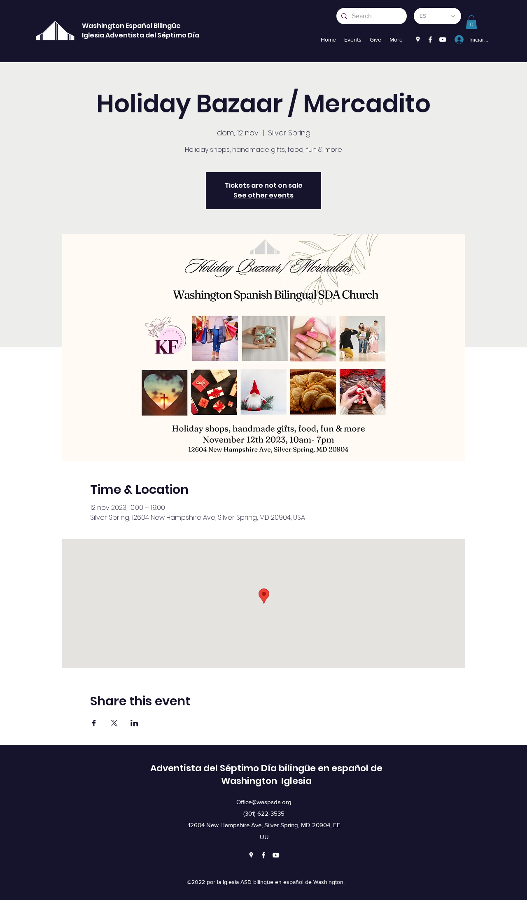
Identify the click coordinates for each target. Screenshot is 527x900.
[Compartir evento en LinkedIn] (134, 723)
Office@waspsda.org (263, 801)
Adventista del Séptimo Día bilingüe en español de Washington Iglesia (266, 774)
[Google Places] (418, 39)
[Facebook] (430, 39)
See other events (263, 195)
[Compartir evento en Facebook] (94, 723)
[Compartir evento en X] (114, 723)
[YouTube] (442, 39)
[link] (471, 22)
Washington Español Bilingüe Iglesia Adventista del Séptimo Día (140, 30)
